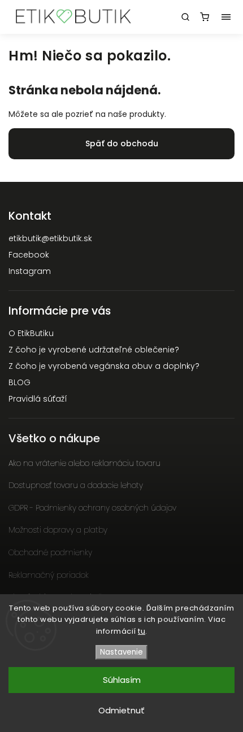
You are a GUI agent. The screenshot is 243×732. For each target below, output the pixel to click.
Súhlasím (122, 680)
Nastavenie (121, 652)
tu (141, 631)
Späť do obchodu (121, 143)
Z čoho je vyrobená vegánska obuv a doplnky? (103, 366)
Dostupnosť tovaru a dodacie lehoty (75, 485)
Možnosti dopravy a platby (57, 529)
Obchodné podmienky (50, 552)
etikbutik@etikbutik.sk (50, 238)
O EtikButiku (31, 333)
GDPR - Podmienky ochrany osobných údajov (92, 507)
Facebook (28, 254)
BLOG (19, 382)
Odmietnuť (121, 710)
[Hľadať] (185, 16)
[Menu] (226, 17)
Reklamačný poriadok (48, 575)
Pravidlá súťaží (37, 398)
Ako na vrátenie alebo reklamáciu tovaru (84, 463)
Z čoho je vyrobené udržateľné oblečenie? (93, 349)
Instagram (29, 271)
